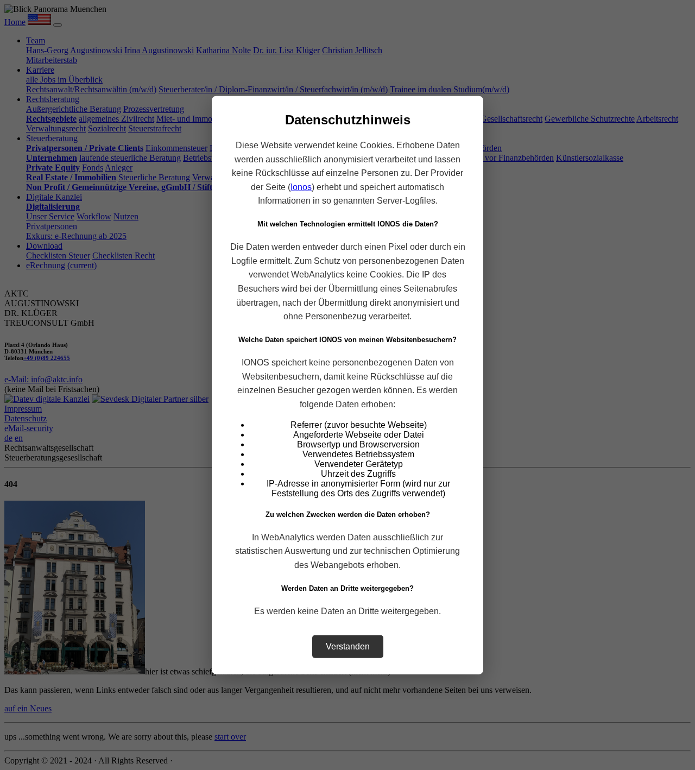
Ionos (301, 186)
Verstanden (348, 646)
